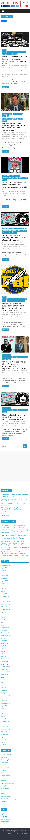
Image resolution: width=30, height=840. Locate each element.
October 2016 (4, 700)
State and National (6, 796)
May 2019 (3, 620)
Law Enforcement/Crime (13, 301)
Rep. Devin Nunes (21, 138)
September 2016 (5, 703)
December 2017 (5, 664)
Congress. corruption (13, 193)
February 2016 (5, 721)
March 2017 (4, 687)
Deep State (4, 426)
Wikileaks (16, 426)
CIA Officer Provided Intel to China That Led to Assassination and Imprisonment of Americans (14, 365)
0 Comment (11, 67)
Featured (20, 52)
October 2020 (4, 575)
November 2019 (5, 604)
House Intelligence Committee (9, 138)
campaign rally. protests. (7, 754)
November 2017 (5, 666)
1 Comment (13, 423)
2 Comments (22, 370)
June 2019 (3, 617)
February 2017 (5, 690)
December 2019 (5, 601)
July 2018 (3, 646)
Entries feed (4, 816)
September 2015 (5, 734)
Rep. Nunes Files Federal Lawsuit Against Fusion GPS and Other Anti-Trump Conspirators (14, 126)
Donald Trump (6, 175)
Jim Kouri (17, 242)
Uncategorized (5, 804)
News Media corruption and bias (16, 316)
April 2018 (3, 653)
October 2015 (4, 732)
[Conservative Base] (15, 2)
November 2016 (5, 698)
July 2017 (3, 677)
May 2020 (3, 588)
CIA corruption (20, 67)
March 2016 (4, 719)
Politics (15, 54)
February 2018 (5, 659)
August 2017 (4, 674)
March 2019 (4, 625)
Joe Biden (3, 780)
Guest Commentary (6, 775)
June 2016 (3, 711)
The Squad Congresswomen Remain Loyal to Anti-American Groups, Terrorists (14, 184)
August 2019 (4, 612)
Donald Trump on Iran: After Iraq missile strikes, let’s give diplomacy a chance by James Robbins (15, 530)
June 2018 (3, 648)
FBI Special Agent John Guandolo (16, 72)
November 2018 (5, 635)
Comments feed (5, 819)
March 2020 (4, 594)
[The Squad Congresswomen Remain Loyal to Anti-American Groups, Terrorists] (15, 158)
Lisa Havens (11, 426)
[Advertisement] (15, 466)
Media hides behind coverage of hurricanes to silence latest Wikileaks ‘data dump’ (14, 417)
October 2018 (4, 638)
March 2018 (4, 656)
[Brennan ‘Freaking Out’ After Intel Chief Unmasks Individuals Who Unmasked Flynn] (15, 32)
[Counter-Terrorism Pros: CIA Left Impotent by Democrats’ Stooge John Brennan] (15, 213)
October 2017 (4, 669)
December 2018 (5, 633)
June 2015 (3, 742)
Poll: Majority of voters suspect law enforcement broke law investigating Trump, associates (13, 306)
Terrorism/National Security (9, 232)
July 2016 (3, 708)
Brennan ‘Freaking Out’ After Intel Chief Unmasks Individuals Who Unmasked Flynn (14, 60)
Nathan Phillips (5, 788)
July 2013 (3, 745)
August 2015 (4, 737)
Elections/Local (5, 765)
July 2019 (3, 614)
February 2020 (5, 596)
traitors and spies (21, 373)
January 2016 (4, 724)
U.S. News (3, 801)
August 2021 (4, 568)
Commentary (4, 757)
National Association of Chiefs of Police (16, 246)
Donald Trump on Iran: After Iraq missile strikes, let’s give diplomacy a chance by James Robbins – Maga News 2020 (14, 527)
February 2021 (5, 573)
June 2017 (3, 679)
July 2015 (3, 739)
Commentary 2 (5, 760)
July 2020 (3, 583)
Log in (2, 814)
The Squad (21, 193)
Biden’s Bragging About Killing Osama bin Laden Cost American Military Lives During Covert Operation (14, 509)
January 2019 (4, 630)
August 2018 (4, 643)
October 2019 (4, 607)
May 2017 (3, 682)
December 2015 (5, 726)
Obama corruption (6, 248)
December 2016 (5, 695)
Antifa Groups (22, 191)
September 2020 (5, 578)
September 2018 (5, 640)
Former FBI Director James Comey (19, 136)
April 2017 (3, 685)
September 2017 (5, 672)
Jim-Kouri (15, 132)
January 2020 (4, 599)
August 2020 (4, 581)
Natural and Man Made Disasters (10, 791)
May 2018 (3, 651)
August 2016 (4, 706)
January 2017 (4, 693)
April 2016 (3, 716)
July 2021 (3, 570)
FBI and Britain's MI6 (16, 134)
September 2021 (5, 565)
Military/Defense (17, 230)
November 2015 (5, 729)
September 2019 (5, 609)
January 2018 (4, 661)
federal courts (13, 373)
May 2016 (3, 713)
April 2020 (3, 591)
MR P (2, 541)
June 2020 (3, 586)
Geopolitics (21, 228)
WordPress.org (5, 821)
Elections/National (11, 52)
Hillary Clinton (4, 778)
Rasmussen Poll (6, 319)
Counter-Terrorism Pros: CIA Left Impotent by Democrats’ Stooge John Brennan (14, 237)
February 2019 (5, 627)
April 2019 (3, 622)
